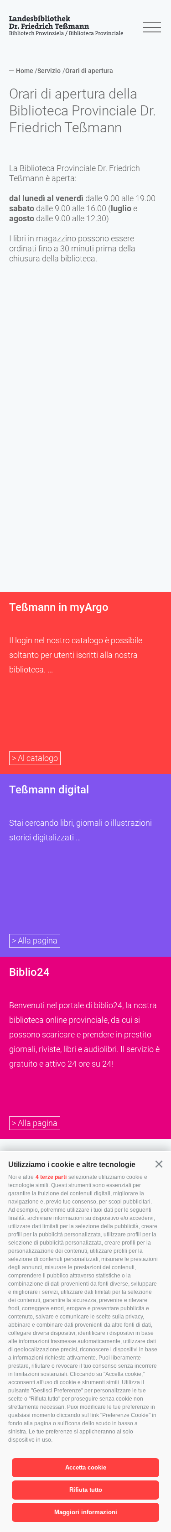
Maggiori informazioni (85, 1512)
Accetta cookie (85, 1467)
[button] (159, 1164)
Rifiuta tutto (85, 1489)
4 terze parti (51, 1177)
